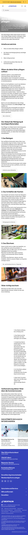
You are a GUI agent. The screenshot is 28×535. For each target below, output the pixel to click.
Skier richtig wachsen (9, 58)
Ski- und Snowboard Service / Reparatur (12, 264)
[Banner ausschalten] (24, 2)
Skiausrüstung (5, 87)
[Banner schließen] (26, 2)
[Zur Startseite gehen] (12, 6)
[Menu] (2, 6)
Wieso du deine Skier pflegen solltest (13, 48)
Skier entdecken (6, 116)
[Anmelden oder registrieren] (22, 6)
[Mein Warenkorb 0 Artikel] (25, 6)
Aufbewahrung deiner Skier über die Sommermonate (13, 62)
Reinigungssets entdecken (9, 222)
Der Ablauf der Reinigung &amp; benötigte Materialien (15, 53)
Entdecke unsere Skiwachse (9, 170)
